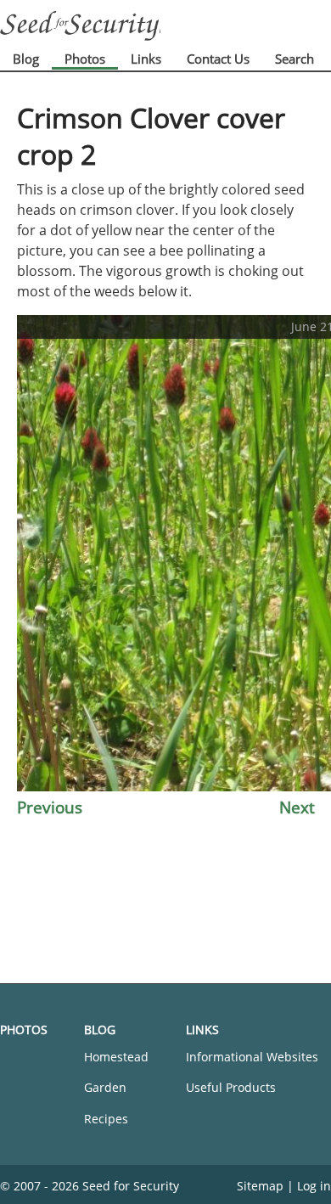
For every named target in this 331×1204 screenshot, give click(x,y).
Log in (314, 1186)
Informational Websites (252, 1057)
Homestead (116, 1057)
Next (297, 807)
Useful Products (231, 1087)
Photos (85, 58)
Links (146, 58)
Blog (26, 58)
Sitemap (260, 1186)
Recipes (106, 1119)
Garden (105, 1087)
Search (294, 58)
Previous (49, 807)
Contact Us (218, 58)
